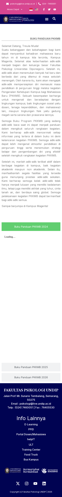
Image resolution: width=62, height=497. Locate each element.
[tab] (31, 226)
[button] (46, 19)
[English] (36, 9)
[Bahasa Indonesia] (31, 9)
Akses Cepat (13, 9)
